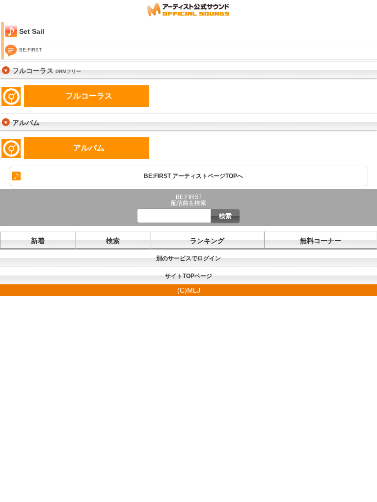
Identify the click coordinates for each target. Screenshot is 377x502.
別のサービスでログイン (188, 258)
